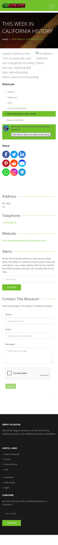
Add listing (9, 482)
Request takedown (15, 120)
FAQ (6, 469)
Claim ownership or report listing (21, 113)
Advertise (8, 477)
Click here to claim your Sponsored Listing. (31, 134)
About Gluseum (11, 454)
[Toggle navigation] (51, 6)
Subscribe (11, 287)
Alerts (9, 102)
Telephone (12, 97)
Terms (7, 459)
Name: (8, 314)
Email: (8, 329)
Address (11, 92)
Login (6, 487)
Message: (10, 344)
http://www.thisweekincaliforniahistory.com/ (24, 240)
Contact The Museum (16, 108)
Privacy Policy (10, 464)
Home (5, 39)
